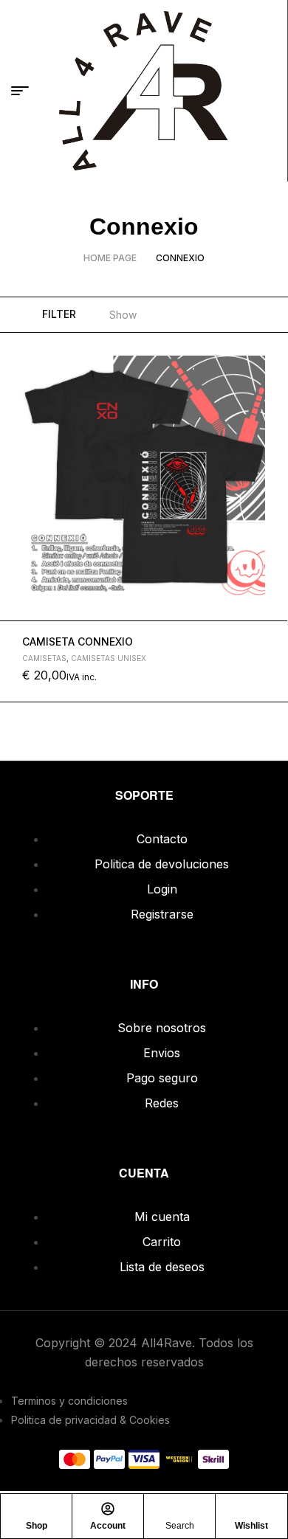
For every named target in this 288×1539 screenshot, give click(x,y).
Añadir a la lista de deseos (270, 350)
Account (108, 1526)
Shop (36, 1526)
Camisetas (44, 658)
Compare (270, 420)
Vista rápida (270, 385)
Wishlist (251, 1526)
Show (123, 314)
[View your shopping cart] (269, 91)
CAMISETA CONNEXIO (77, 641)
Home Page (110, 257)
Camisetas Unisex (108, 658)
